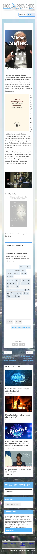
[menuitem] (9, 270)
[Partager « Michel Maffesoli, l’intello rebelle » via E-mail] (20, 344)
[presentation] (9, 270)
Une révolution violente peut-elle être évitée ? (18, 416)
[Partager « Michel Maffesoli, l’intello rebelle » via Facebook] (13, 344)
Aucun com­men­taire (23, 69)
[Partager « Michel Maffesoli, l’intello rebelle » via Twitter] (16, 344)
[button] (10, 280)
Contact (13, 543)
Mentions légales (31, 543)
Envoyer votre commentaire (21, 327)
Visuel (22, 267)
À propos (5, 543)
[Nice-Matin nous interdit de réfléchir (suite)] (18, 378)
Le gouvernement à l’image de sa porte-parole (18, 471)
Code (28, 267)
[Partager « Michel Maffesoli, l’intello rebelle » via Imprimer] (23, 344)
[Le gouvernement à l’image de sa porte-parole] (18, 459)
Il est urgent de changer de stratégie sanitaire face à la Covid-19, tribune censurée (17, 443)
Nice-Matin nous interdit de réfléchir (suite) (17, 390)
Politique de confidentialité (23, 545)
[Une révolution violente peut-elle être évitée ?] (18, 404)
